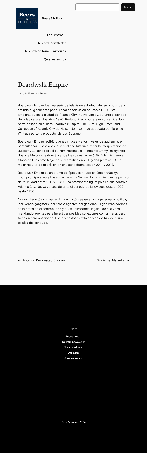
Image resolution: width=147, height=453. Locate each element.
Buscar (128, 7)
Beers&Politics (52, 18)
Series (43, 93)
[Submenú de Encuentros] (65, 35)
